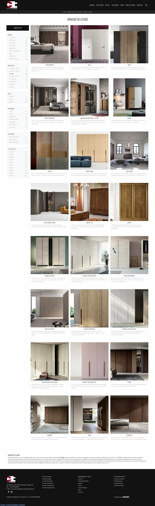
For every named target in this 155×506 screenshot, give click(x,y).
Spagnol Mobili (13, 59)
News (122, 5)
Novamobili (12, 56)
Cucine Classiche (47, 483)
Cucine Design (46, 479)
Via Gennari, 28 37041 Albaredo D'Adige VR (19, 485)
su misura (12, 127)
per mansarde (13, 125)
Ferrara (11, 157)
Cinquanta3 (12, 43)
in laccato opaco (14, 71)
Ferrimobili (12, 48)
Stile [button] (9, 94)
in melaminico (13, 82)
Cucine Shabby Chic (48, 488)
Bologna (11, 152)
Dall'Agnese (12, 45)
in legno (11, 74)
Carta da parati (119, 485)
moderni (11, 102)
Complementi (118, 483)
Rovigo (11, 165)
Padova (11, 162)
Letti (79, 490)
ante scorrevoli (14, 142)
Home (64, 12)
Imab (10, 53)
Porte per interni (119, 479)
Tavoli (80, 485)
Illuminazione (118, 481)
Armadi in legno (87, 12)
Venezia (11, 170)
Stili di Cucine (46, 476)
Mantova (11, 160)
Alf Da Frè (12, 37)
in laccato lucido (14, 68)
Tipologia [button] (11, 109)
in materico (12, 79)
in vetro (11, 87)
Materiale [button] (11, 66)
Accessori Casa (119, 476)
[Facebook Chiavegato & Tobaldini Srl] (8, 492)
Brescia (11, 154)
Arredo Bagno (82, 488)
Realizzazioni (130, 5)
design (11, 99)
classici (11, 96)
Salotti (80, 483)
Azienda (92, 5)
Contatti (140, 5)
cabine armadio (13, 119)
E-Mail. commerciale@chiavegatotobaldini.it (20, 489)
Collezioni (100, 5)
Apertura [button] (11, 134)
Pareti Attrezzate (83, 481)
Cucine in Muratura (48, 485)
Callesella (12, 40)
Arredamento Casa (72, 12)
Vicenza (11, 175)
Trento (11, 168)
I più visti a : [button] (12, 149)
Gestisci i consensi (19, 505)
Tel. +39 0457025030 (12, 487)
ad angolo (12, 117)
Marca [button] (10, 35)
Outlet (107, 5)
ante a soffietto (14, 137)
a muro (11, 111)
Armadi (80, 12)
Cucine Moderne (47, 481)
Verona (11, 173)
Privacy (3, 505)
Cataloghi (115, 5)
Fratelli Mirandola (14, 51)
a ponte (11, 114)
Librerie (80, 479)
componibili (12, 122)
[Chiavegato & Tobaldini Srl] (10, 479)
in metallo (12, 84)
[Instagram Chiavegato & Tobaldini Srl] (11, 492)
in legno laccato (14, 76)
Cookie (8, 505)
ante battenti (13, 139)
